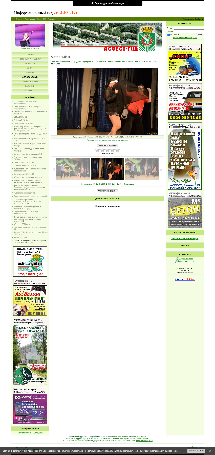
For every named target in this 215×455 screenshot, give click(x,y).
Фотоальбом (65, 62)
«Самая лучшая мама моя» (26, 177)
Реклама (51, 19)
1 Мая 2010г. (19, 117)
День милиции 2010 (22, 174)
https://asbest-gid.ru (144, 441)
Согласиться (196, 450)
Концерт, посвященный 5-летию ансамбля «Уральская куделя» (27, 181)
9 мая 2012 (18, 237)
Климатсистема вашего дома (30, 433)
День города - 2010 (30, 48)
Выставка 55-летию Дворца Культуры (30, 227)
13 (104, 184)
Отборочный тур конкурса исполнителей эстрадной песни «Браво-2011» (27, 201)
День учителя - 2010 (22, 162)
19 (120, 184)
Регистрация (30, 19)
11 (99, 184)
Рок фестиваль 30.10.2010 (25, 166)
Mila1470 (139, 137)
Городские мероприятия (83, 62)
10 (97, 184)
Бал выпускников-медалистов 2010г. (29, 139)
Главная (19, 19)
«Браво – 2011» (20, 224)
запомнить (174, 34)
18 (118, 184)
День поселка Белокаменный (26, 154)
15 (110, 184)
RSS (44, 19)
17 (115, 184)
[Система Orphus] (185, 280)
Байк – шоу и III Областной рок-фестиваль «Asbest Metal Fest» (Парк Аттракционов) (30, 129)
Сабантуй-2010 (20, 120)
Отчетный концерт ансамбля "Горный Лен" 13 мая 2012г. (119, 62)
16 (113, 184)
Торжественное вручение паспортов (29, 196)
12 (102, 184)
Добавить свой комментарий (184, 239)
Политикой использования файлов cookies (159, 451)
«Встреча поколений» (23, 193)
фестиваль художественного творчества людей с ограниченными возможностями (29, 188)
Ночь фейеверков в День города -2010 (30, 134)
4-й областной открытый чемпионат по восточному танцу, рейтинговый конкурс (30, 219)
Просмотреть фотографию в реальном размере (107, 140)
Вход (39, 19)
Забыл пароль (179, 38)
